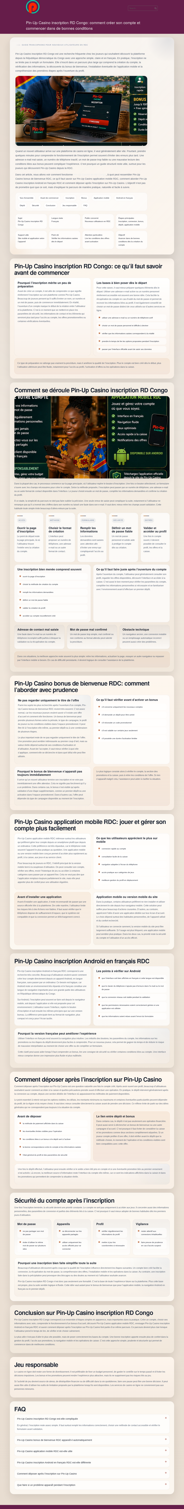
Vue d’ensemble (26, 198)
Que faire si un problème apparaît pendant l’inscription (46, 1485)
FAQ (85, 205)
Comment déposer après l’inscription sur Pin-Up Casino (47, 1473)
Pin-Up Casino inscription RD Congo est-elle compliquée (47, 1418)
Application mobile (101, 198)
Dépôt (22, 205)
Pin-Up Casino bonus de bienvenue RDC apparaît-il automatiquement (54, 1440)
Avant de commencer (49, 198)
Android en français (124, 198)
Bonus (84, 198)
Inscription (70, 198)
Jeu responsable (69, 205)
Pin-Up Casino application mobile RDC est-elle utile (44, 1451)
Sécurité (35, 205)
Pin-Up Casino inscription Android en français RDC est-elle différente (54, 1462)
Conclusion (50, 205)
